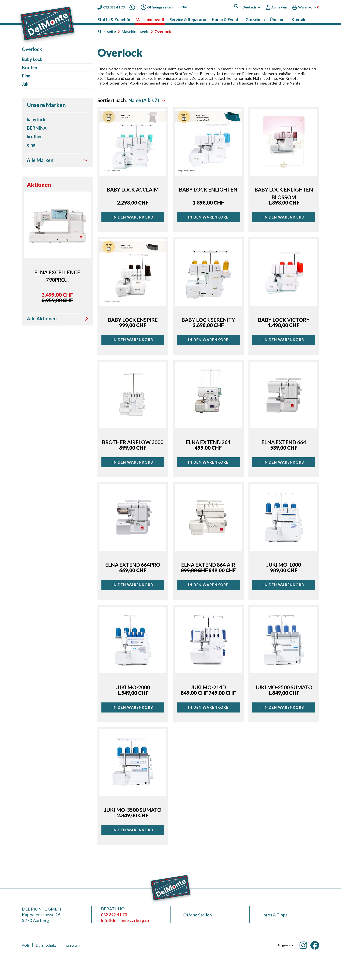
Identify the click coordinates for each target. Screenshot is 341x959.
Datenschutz (46, 945)
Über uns (278, 19)
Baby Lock (32, 59)
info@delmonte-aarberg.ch (125, 920)
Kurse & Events (226, 19)
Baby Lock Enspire (133, 320)
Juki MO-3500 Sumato (132, 810)
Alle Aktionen (42, 319)
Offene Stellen (197, 914)
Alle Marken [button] (40, 160)
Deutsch (249, 7)
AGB (25, 945)
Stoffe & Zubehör (113, 19)
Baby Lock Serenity (208, 320)
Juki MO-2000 (132, 687)
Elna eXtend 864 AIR (208, 565)
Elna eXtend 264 (208, 442)
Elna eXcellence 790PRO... (57, 276)
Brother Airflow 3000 (132, 442)
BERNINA (37, 128)
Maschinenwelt (150, 19)
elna (31, 145)
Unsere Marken (46, 104)
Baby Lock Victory (284, 320)
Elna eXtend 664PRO (132, 565)
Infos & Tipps (275, 914)
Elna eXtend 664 (283, 442)
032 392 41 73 (114, 914)
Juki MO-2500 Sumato (283, 687)
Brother (30, 67)
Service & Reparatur (188, 19)
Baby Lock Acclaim (133, 189)
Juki (25, 84)
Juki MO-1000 (283, 565)
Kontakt (299, 19)
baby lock (36, 119)
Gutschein (255, 19)
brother (34, 136)
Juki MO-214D (208, 687)
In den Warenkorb (132, 217)
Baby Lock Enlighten (208, 189)
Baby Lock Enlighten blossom (284, 193)
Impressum (71, 945)
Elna (26, 75)
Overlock (143, 51)
